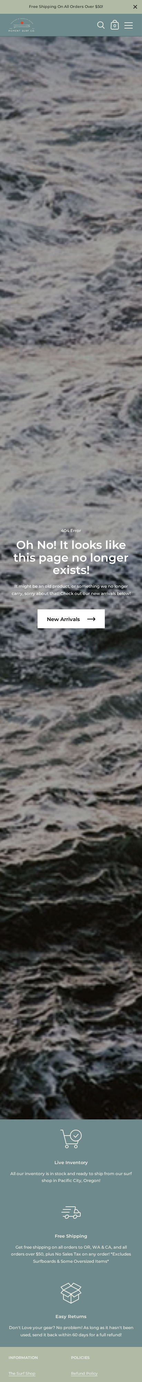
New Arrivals (64, 619)
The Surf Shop (22, 1373)
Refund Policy (84, 1373)
